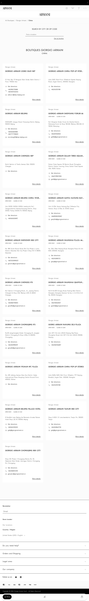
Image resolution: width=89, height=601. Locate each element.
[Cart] (82, 596)
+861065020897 (13, 218)
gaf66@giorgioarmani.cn (59, 137)
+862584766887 (56, 345)
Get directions (12, 86)
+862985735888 (13, 89)
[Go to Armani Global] (7, 8)
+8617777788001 (13, 134)
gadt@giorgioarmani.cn (59, 179)
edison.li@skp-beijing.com (16, 95)
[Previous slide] (1, 2)
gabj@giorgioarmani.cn (15, 430)
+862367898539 (13, 345)
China (31, 20)
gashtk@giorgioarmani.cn (59, 306)
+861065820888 (13, 132)
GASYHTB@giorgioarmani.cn (60, 219)
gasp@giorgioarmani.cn (59, 261)
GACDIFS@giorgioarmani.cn (16, 306)
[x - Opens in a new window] (16, 577)
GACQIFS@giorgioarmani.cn (16, 348)
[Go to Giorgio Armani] (66, 8)
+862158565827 (56, 303)
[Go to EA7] (78, 8)
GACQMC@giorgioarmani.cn (17, 474)
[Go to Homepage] (44, 14)
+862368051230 (13, 471)
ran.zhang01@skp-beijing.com (17, 137)
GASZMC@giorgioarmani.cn (16, 263)
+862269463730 (56, 427)
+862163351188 (55, 89)
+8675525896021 (13, 260)
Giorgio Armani (21, 20)
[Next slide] (87, 2)
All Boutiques (9, 20)
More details (36, 99)
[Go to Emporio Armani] (72, 8)
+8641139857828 (56, 176)
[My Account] (44, 597)
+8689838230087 (56, 216)
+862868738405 (13, 303)
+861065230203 (13, 427)
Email (5, 511)
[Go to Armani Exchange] (84, 8)
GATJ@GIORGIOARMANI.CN (58, 430)
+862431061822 (56, 134)
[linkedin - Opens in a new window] (21, 577)
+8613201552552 (13, 92)
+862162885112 (55, 258)
